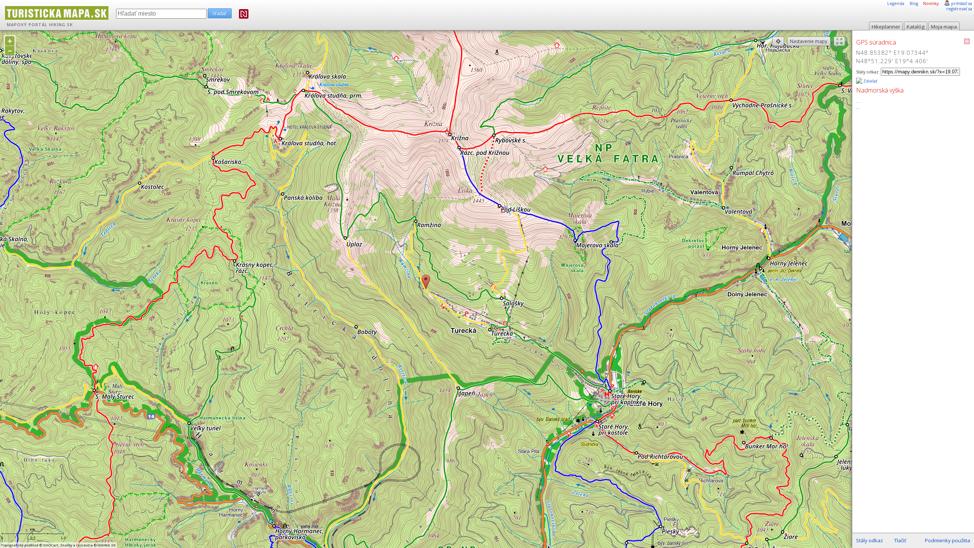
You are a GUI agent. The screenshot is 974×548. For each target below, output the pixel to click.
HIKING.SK (61, 24)
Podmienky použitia (947, 540)
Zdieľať (869, 81)
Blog (914, 3)
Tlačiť (900, 540)
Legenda (895, 3)
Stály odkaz (869, 540)
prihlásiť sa (961, 3)
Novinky (931, 3)
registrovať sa (959, 8)
